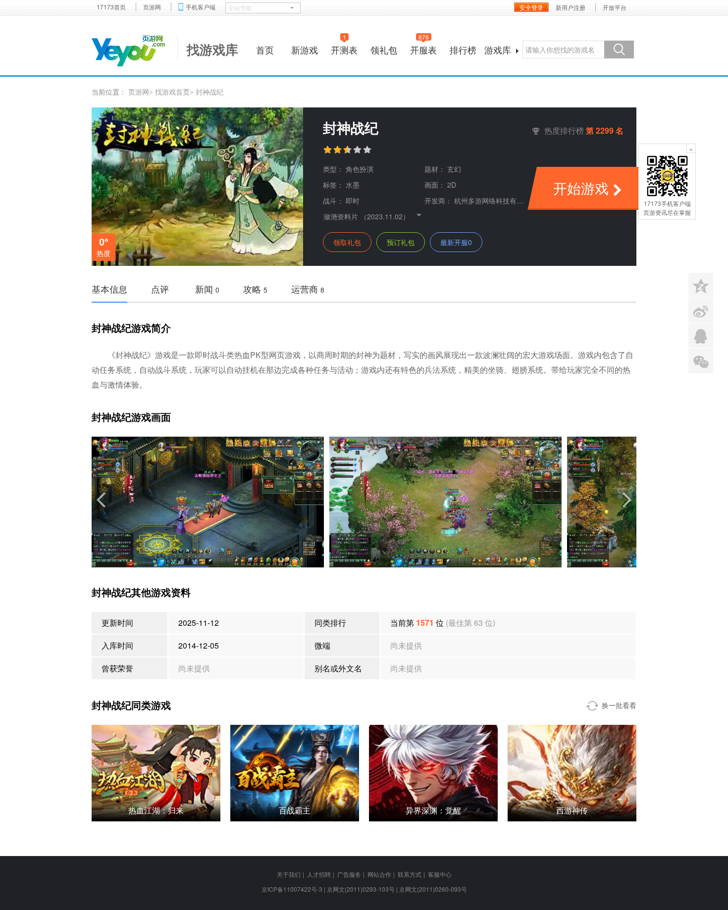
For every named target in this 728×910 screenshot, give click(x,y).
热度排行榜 (584, 130)
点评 (160, 288)
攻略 (255, 288)
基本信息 (109, 288)
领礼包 (383, 49)
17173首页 (111, 7)
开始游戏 (581, 188)
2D (451, 185)
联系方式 (409, 874)
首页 (265, 49)
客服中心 (440, 874)
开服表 (423, 48)
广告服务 (349, 874)
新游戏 (304, 49)
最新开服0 (456, 242)
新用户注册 (570, 7)
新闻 (207, 288)
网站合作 (379, 874)
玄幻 (454, 169)
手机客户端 (200, 7)
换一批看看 (619, 705)
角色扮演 (359, 169)
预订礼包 (401, 242)
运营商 (307, 288)
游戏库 (497, 49)
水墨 (353, 185)
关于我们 (289, 874)
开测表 (344, 48)
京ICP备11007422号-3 (291, 889)
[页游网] (128, 51)
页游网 (152, 7)
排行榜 (463, 49)
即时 (353, 200)
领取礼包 (347, 242)
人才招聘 (319, 874)
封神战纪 (209, 92)
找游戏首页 (172, 92)
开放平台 (614, 7)
